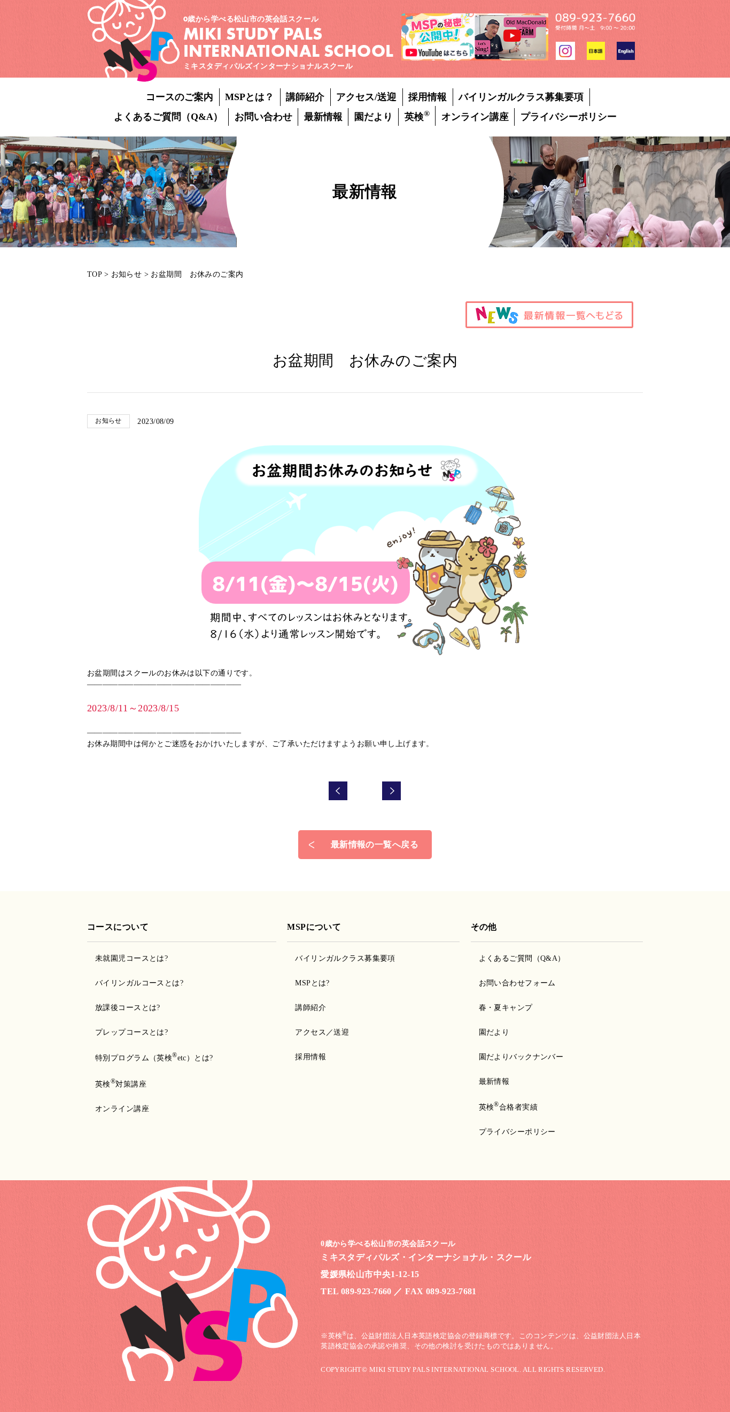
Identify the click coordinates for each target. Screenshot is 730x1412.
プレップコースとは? (131, 1032)
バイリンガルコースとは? (139, 983)
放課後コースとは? (127, 1008)
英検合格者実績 (508, 1107)
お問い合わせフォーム (517, 983)
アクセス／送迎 (322, 1032)
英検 (417, 115)
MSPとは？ (249, 97)
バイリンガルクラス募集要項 (521, 97)
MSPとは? (312, 983)
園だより (373, 116)
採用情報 (427, 97)
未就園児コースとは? (131, 958)
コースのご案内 (179, 97)
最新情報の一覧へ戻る (374, 844)
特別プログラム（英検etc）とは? (154, 1058)
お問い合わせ (263, 116)
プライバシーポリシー (569, 116)
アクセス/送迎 (366, 97)
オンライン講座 (475, 116)
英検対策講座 (120, 1084)
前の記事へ (338, 791)
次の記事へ (391, 791)
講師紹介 (305, 97)
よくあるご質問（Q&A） (168, 116)
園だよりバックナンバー (521, 1057)
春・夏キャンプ (506, 1008)
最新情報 (323, 116)
